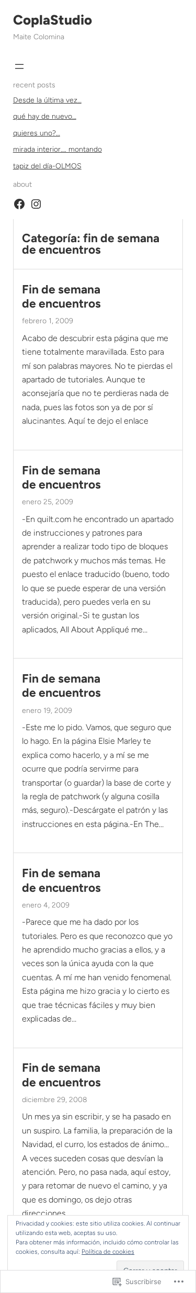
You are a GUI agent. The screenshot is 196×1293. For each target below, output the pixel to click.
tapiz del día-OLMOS (47, 166)
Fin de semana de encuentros (61, 296)
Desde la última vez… (47, 100)
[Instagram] (36, 204)
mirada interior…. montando (57, 149)
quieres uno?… (36, 133)
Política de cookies (108, 1251)
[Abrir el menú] (19, 66)
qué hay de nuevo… (44, 116)
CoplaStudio (52, 20)
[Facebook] (19, 204)
